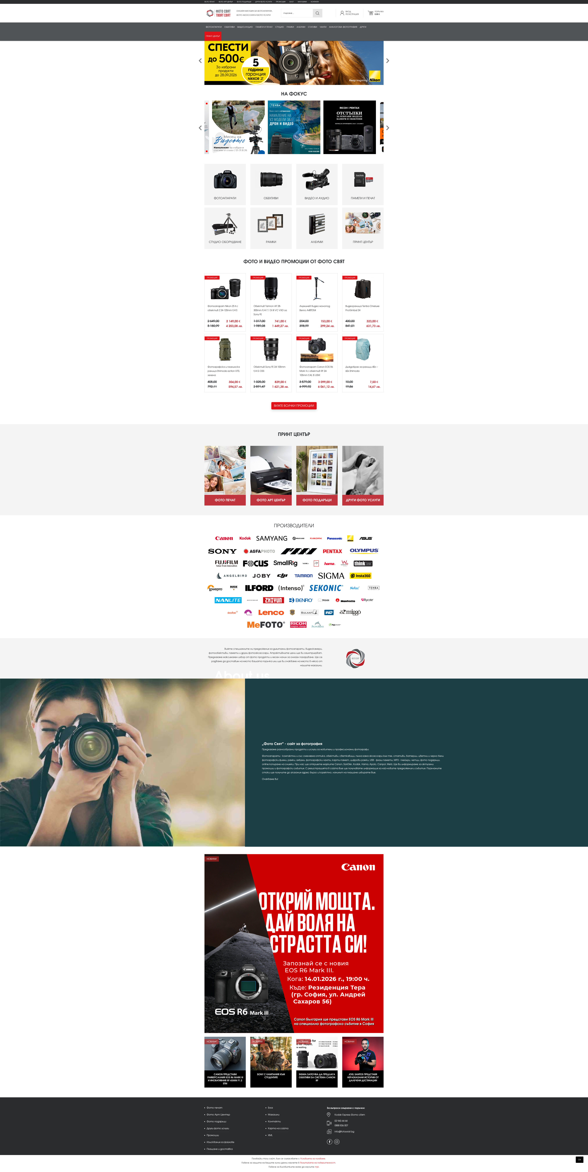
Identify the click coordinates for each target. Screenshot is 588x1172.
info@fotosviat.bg (344, 1131)
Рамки (290, 27)
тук (317, 1167)
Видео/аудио (245, 27)
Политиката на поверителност (317, 1163)
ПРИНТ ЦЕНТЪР (363, 242)
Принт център (213, 36)
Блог (292, 2)
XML (270, 1135)
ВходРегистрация (352, 13)
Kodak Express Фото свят (350, 1114)
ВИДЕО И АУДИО (317, 198)
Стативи (312, 27)
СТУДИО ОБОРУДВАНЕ (225, 242)
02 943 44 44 (341, 1121)
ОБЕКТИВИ (271, 198)
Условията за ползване (312, 1158)
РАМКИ (271, 242)
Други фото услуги (263, 2)
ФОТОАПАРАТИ (225, 198)
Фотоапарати (214, 27)
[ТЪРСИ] (317, 13)
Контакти (315, 2)
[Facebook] (329, 1141)
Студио (279, 27)
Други (363, 27)
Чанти (323, 27)
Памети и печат (264, 27)
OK (579, 1160)
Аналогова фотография (343, 27)
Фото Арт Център (226, 2)
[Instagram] (336, 1141)
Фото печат (209, 2)
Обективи (229, 27)
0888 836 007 (341, 1125)
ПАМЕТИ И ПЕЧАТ (363, 198)
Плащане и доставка (220, 1149)
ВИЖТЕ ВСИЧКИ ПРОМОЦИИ (294, 405)
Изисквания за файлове (220, 1142)
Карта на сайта (278, 1128)
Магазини (302, 2)
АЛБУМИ (317, 242)
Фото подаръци (244, 2)
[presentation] (200, 61)
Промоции (280, 2)
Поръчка (379, 13)
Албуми (301, 27)
